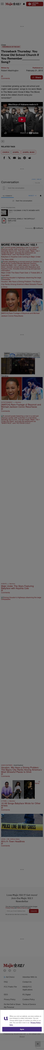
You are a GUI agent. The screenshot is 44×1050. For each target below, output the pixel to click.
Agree (22, 1029)
